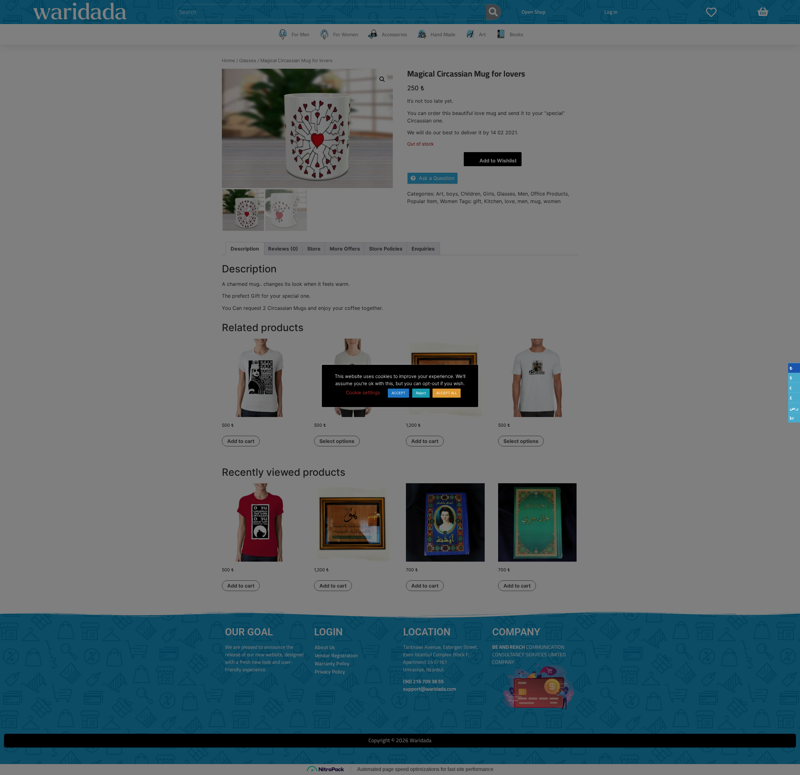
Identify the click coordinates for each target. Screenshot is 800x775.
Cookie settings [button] (363, 392)
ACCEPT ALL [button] (446, 393)
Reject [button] (421, 393)
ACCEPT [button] (398, 393)
